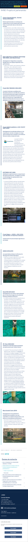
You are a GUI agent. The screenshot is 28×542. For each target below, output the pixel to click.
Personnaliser (13, 532)
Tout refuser (13, 536)
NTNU (12, 353)
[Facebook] (5, 454)
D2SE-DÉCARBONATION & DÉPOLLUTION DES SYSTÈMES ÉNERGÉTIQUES (12, 485)
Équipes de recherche (9, 459)
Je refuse (24, 6)
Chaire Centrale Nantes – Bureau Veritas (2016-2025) (12, 18)
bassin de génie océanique (18, 381)
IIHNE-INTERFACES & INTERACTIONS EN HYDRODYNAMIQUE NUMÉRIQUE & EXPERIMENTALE (11, 467)
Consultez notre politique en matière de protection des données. (11, 525)
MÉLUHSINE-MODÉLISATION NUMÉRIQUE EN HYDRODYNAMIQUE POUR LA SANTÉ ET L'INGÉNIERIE (12, 476)
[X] (6, 454)
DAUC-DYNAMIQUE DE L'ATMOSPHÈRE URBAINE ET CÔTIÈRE (10, 463)
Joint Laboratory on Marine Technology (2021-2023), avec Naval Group (14, 57)
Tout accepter (13, 528)
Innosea (17, 353)
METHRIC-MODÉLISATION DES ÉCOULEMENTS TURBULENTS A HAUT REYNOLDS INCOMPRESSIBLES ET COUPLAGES (12, 481)
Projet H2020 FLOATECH (9, 127)
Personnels (6, 473)
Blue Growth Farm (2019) (10, 410)
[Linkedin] (8, 454)
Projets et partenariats (8, 470)
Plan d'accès (3, 515)
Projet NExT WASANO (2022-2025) (12, 88)
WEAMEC (20, 351)
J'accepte (17, 6)
